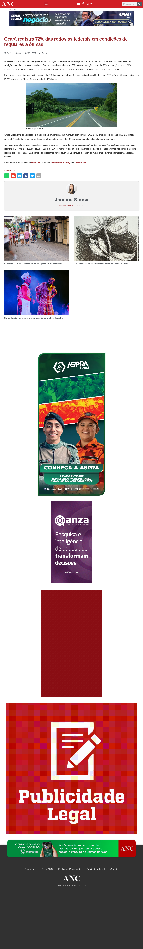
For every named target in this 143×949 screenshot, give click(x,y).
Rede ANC (47, 869)
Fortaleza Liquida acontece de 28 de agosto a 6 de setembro (33, 264)
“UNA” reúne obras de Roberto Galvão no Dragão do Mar (101, 264)
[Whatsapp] (91, 3)
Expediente (30, 869)
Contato (114, 869)
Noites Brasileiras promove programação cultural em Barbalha (33, 318)
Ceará (44, 53)
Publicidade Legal (96, 869)
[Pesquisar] (139, 4)
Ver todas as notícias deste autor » (71, 205)
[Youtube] (78, 3)
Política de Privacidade (69, 869)
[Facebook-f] (82, 3)
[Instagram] (87, 3)
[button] (46, 4)
